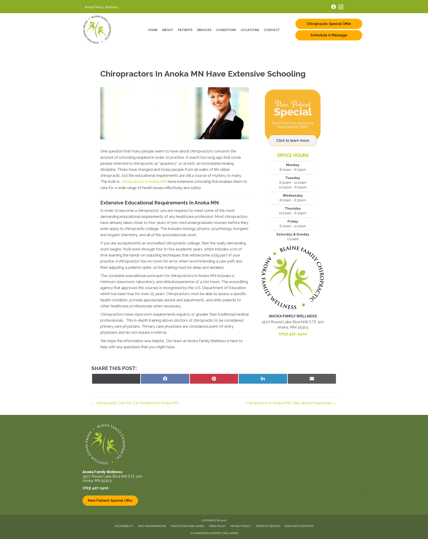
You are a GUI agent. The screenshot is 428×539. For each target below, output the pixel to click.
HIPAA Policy (217, 526)
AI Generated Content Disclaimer (214, 533)
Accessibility (124, 526)
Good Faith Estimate (299, 526)
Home (152, 30)
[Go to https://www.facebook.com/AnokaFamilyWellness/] (333, 7)
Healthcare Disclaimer (187, 526)
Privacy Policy (241, 526)
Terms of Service (268, 526)
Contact (272, 30)
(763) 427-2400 (293, 334)
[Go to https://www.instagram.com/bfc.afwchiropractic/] (340, 7)
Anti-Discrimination (152, 526)
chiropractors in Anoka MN (144, 181)
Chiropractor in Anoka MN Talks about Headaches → (291, 403)
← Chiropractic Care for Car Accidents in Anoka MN (135, 403)
